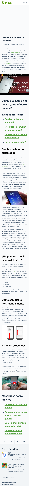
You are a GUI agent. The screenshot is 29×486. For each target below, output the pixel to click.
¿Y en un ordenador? (15, 142)
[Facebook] (5, 442)
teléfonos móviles (15, 52)
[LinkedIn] (24, 442)
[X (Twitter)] (11, 442)
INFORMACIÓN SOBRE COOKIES (8, 484)
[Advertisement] (14, 20)
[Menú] (26, 2)
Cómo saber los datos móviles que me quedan (16, 415)
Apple (15, 271)
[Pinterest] (17, 442)
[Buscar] (24, 2)
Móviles (22, 44)
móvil (5, 62)
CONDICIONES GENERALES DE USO (9, 482)
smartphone (9, 63)
